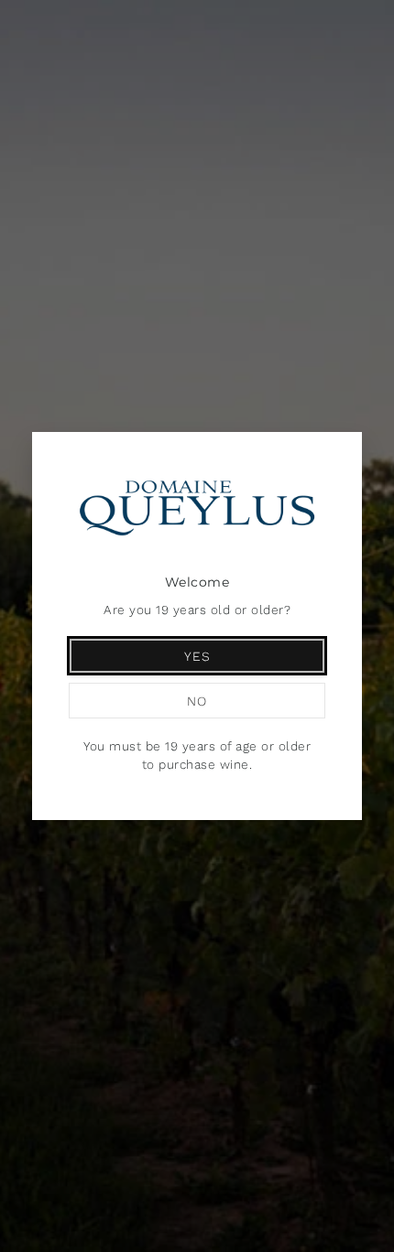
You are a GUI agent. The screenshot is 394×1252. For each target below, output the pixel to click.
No (197, 701)
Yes (197, 656)
